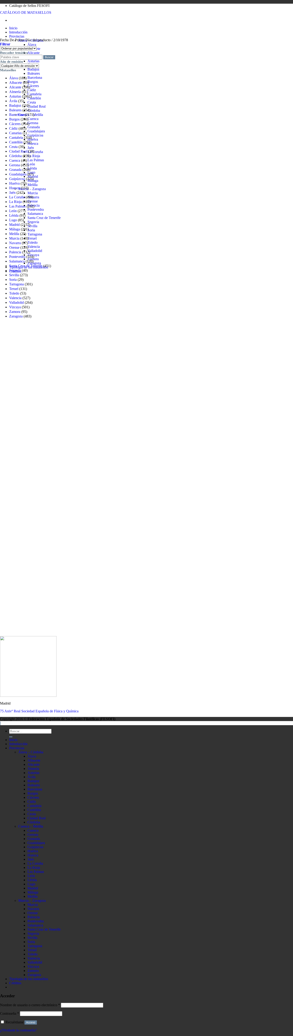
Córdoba (33, 110)
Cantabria (34, 94)
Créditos (15, 983)
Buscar (49, 57)
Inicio (13, 28)
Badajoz (33, 69)
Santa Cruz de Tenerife (44, 218)
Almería (15, 92)
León (31, 164)
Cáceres (33, 86)
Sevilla (32, 226)
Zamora (14, 312)
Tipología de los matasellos (28, 979)
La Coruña (35, 152)
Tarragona (34, 234)
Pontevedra (35, 209)
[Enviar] (10, 736)
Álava (31, 44)
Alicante (33, 53)
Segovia (33, 222)
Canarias (15, 133)
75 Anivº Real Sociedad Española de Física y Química (39, 711)
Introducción (18, 32)
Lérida (32, 168)
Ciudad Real (36, 106)
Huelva (32, 139)
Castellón (34, 98)
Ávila (13, 101)
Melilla (32, 185)
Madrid (14, 225)
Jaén (30, 148)
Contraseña (9, 1013)
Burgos (32, 82)
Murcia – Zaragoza (32, 189)
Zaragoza (34, 263)
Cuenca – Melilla (30, 826)
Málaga (14, 229)
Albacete (15, 83)
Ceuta (31, 102)
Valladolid (34, 251)
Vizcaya (15, 307)
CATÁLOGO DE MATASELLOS (25, 12)
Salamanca (35, 214)
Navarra (15, 243)
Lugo (13, 220)
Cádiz (31, 90)
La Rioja (33, 156)
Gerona (32, 123)
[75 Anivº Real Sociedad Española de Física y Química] (28, 695)
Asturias (33, 61)
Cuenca (32, 119)
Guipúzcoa (35, 135)
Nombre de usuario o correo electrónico (30, 1005)
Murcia (32, 193)
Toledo (32, 242)
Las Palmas (35, 160)
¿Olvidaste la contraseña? (18, 1030)
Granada (33, 127)
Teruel (32, 238)
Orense (32, 201)
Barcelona (34, 77)
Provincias (16, 36)
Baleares (33, 73)
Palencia (15, 252)
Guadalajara (36, 131)
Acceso (30, 1022)
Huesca (32, 143)
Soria (31, 230)
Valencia (33, 247)
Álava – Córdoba (30, 752)
